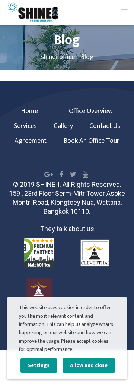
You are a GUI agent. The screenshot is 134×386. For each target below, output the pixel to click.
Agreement (31, 141)
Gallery (63, 126)
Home (29, 111)
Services (25, 126)
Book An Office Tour (91, 141)
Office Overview (91, 111)
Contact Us (104, 126)
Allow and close (89, 365)
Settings (39, 365)
